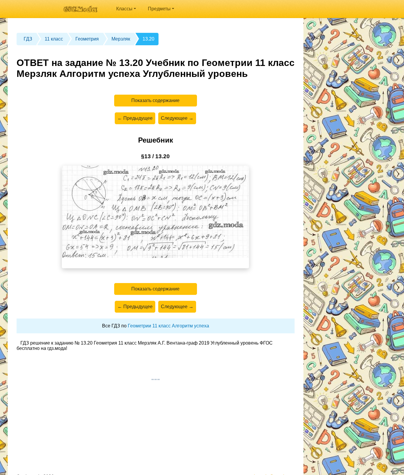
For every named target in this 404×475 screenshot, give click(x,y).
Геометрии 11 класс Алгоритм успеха (168, 325)
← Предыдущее (135, 118)
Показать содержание (155, 100)
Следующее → (177, 118)
